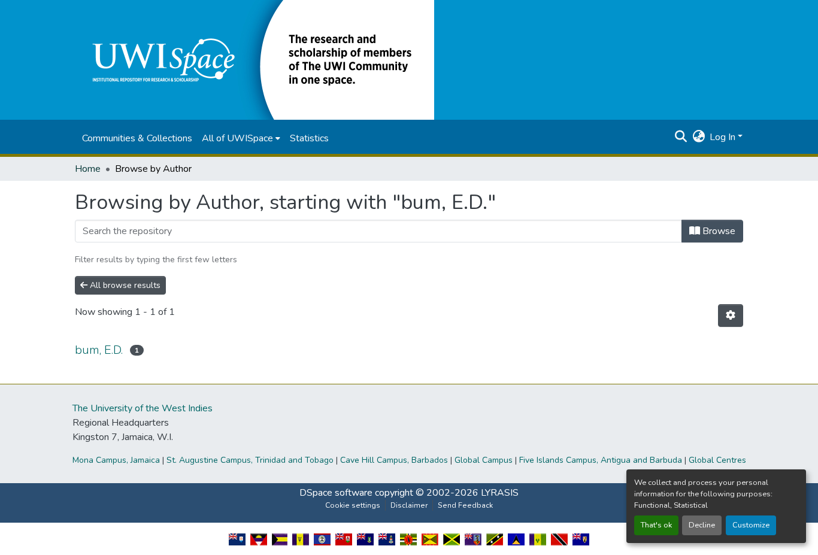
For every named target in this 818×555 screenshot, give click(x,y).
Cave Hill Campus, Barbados (394, 460)
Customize (750, 525)
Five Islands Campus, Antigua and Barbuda (600, 460)
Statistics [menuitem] (309, 138)
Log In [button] (724, 137)
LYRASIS (500, 492)
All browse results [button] (123, 285)
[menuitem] (241, 138)
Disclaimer (409, 505)
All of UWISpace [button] (237, 138)
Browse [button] (717, 231)
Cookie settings (352, 505)
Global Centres (717, 460)
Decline (702, 525)
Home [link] (88, 168)
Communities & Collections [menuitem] (137, 138)
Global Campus (484, 460)
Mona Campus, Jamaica (116, 460)
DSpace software (335, 492)
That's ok (656, 525)
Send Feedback (465, 505)
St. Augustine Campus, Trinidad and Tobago (250, 460)
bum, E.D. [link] (99, 350)
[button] (254, 59)
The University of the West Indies (142, 408)
